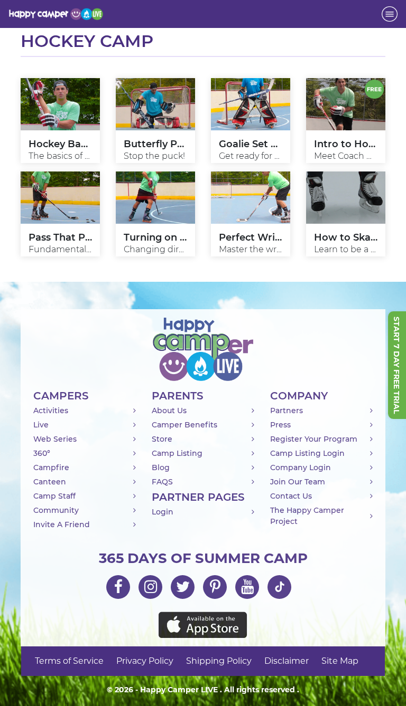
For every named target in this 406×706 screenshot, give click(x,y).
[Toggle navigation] (390, 14)
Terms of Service (69, 661)
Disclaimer (286, 661)
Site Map (339, 661)
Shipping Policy (219, 661)
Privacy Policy (144, 661)
